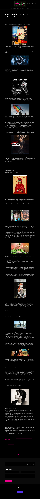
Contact (10, 489)
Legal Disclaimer (14, 489)
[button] (3, 4)
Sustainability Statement (28, 489)
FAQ (32, 489)
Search (7, 489)
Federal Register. (11, 444)
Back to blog (20, 454)
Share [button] (7, 20)
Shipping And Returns (21, 489)
